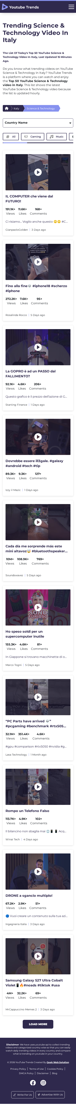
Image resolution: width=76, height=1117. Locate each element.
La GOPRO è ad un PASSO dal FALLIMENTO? (31, 373)
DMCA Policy (26, 1073)
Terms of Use (36, 1069)
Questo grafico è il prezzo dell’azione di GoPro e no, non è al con (37, 396)
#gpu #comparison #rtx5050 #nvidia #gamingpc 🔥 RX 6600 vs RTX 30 (37, 746)
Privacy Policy (18, 1069)
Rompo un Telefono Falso (27, 811)
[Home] (7, 108)
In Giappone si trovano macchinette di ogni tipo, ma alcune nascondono (37, 657)
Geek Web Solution (58, 1062)
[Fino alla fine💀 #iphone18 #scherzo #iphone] (38, 262)
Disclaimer (43, 1073)
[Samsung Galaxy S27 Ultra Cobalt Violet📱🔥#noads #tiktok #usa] (38, 956)
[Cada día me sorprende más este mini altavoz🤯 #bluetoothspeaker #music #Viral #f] (38, 522)
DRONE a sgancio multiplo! (29, 896)
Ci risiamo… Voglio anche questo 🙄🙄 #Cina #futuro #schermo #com (37, 221)
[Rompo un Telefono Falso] (38, 787)
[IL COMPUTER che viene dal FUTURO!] (38, 172)
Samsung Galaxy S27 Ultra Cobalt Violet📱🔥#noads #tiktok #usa (34, 982)
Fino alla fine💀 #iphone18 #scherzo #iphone (36, 288)
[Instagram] (43, 1083)
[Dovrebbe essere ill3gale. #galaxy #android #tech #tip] (38, 437)
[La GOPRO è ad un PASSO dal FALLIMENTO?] (38, 347)
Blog (54, 1073)
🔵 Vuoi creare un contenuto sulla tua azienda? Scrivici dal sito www (37, 916)
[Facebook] (33, 1083)
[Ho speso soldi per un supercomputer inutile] (38, 607)
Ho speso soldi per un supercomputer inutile (25, 634)
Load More (38, 1024)
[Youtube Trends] (20, 7)
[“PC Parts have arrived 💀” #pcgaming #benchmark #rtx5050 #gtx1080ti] (38, 697)
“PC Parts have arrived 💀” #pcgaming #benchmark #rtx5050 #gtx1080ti (36, 724)
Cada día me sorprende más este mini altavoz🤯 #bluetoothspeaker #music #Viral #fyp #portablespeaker (35, 549)
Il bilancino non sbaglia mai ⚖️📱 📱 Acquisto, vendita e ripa (37, 831)
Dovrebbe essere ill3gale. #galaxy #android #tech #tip (34, 463)
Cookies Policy (55, 1069)
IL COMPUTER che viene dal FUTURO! (29, 198)
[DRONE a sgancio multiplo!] (38, 871)
